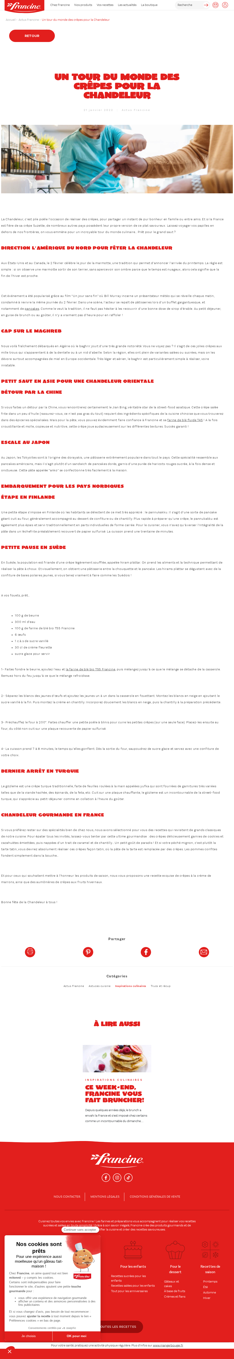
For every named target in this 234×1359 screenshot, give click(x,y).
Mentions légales (105, 1196)
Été (205, 1287)
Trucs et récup (160, 986)
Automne (209, 1292)
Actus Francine (136, 110)
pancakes (32, 308)
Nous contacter (67, 1196)
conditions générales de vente (155, 1196)
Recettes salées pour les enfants (133, 1285)
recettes (141, 1229)
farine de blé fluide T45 (185, 420)
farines (105, 1221)
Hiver (206, 1298)
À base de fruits (174, 1291)
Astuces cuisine (100, 986)
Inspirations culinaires (130, 986)
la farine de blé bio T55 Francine (90, 669)
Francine (88, 1221)
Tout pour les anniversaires (129, 1291)
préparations (123, 1221)
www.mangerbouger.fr (168, 1345)
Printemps (210, 1281)
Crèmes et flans (174, 1296)
